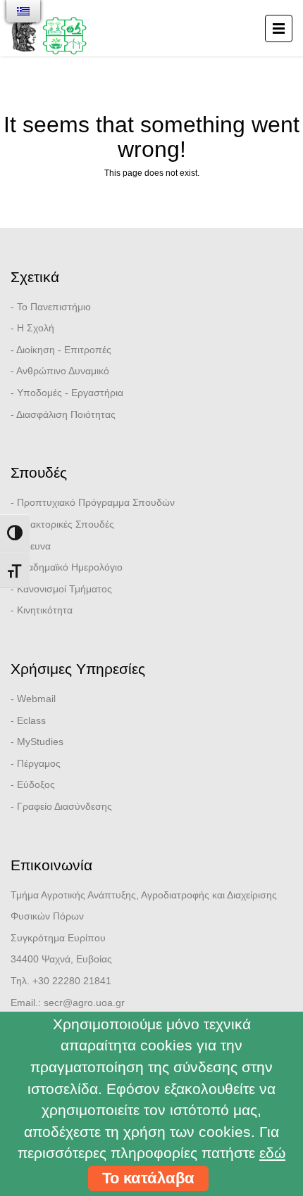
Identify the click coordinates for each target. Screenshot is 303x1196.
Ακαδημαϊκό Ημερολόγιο (69, 567)
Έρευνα (34, 546)
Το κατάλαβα (148, 1178)
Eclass (31, 720)
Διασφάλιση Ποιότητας (66, 414)
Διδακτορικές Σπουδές (65, 524)
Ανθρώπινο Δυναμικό (62, 370)
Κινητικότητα (45, 610)
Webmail (36, 698)
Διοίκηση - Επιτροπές (63, 349)
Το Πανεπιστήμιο (54, 306)
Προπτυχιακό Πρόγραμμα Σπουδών (96, 502)
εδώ (272, 1153)
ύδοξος (39, 784)
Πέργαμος (39, 763)
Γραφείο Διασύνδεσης (64, 806)
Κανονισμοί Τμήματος (64, 588)
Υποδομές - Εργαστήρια (70, 392)
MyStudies (40, 741)
